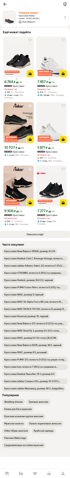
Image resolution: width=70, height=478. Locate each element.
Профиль (63, 473)
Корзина (49, 473)
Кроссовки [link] (14, 86)
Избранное (35, 473)
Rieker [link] (8, 86)
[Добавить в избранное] (30, 40)
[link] (29, 251)
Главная (7, 473)
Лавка (21, 473)
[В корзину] (30, 74)
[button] (5, 4)
